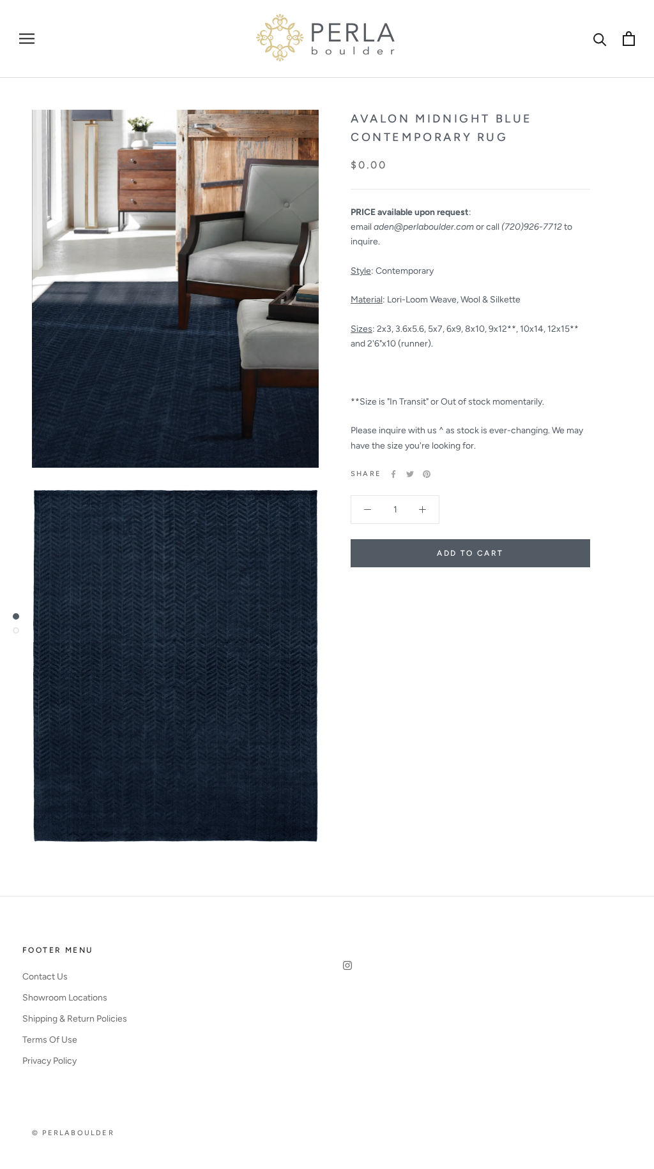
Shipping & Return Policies (74, 1018)
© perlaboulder (73, 1133)
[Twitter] (410, 474)
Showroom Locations (64, 997)
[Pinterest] (426, 474)
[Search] (600, 38)
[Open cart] (629, 38)
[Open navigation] (26, 38)
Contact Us (45, 976)
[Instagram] (347, 964)
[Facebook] (393, 474)
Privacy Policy (49, 1060)
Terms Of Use (49, 1039)
